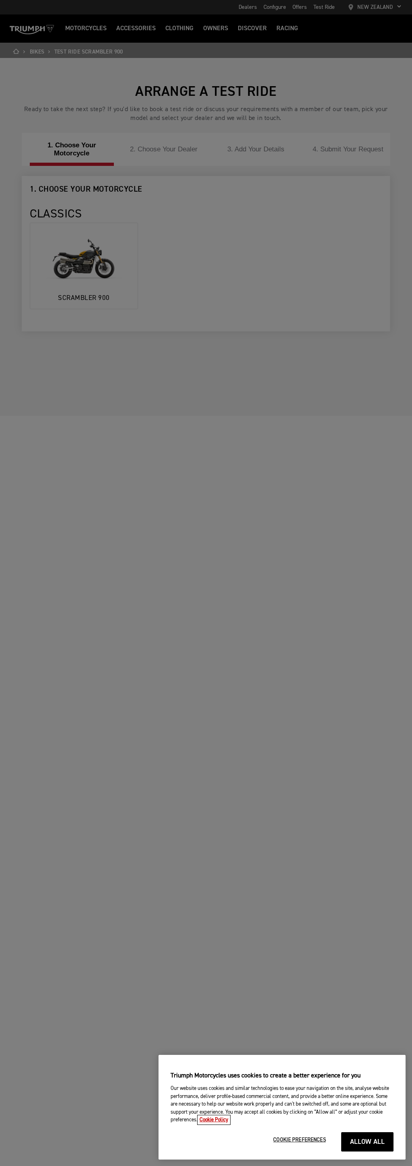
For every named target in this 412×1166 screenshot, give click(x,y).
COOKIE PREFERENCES (299, 1140)
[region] (282, 1107)
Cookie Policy (214, 1120)
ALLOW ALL (367, 1142)
